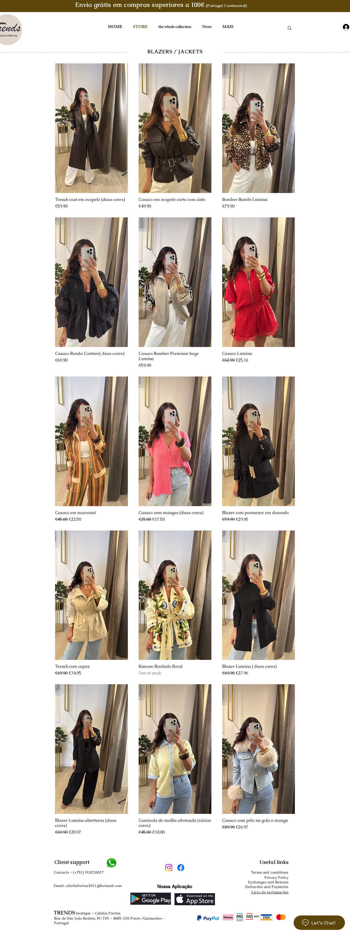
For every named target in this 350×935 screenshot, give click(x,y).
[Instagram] (168, 867)
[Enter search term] (289, 28)
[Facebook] (181, 867)
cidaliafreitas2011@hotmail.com (93, 885)
